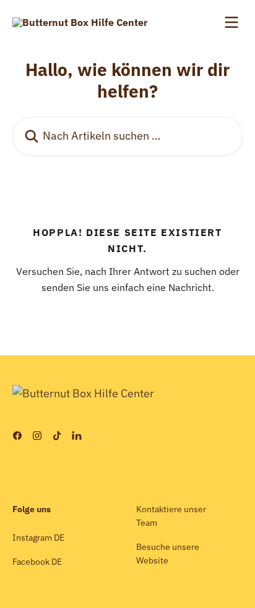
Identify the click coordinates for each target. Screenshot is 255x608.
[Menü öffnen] (231, 22)
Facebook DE (37, 561)
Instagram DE (38, 537)
